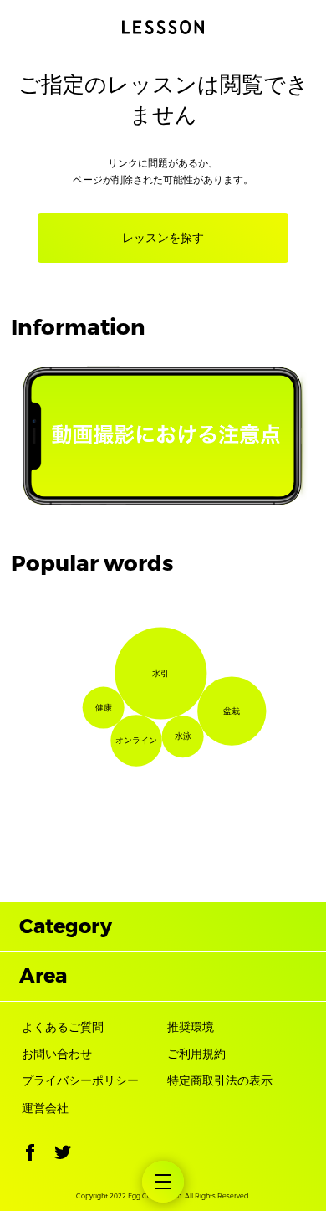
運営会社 (45, 1108)
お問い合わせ (57, 1054)
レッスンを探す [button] (163, 237)
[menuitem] (163, 1182)
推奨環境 (190, 1027)
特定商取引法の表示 (220, 1081)
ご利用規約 (196, 1054)
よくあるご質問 (63, 1027)
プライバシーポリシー (80, 1081)
